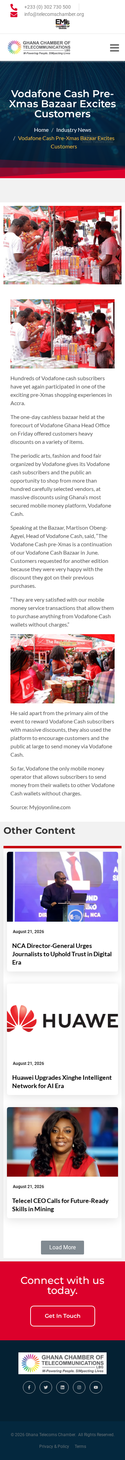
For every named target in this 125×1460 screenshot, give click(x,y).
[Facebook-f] (29, 1387)
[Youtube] (96, 1387)
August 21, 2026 (28, 931)
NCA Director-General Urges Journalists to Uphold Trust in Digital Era (62, 954)
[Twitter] (46, 1387)
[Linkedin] (62, 1387)
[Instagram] (79, 1387)
